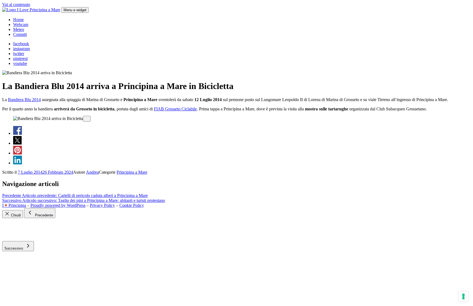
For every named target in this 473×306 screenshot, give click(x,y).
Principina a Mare (132, 172)
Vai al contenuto (16, 4)
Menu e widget (75, 10)
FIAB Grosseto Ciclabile (175, 109)
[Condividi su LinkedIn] (17, 163)
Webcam (20, 24)
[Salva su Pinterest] (17, 153)
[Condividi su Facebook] (17, 133)
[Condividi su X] (17, 143)
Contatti (20, 34)
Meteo (18, 29)
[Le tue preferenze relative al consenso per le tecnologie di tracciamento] (463, 296)
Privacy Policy (102, 205)
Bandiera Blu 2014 (24, 99)
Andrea (92, 172)
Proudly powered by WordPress (57, 205)
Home (18, 19)
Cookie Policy (131, 205)
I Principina (14, 205)
